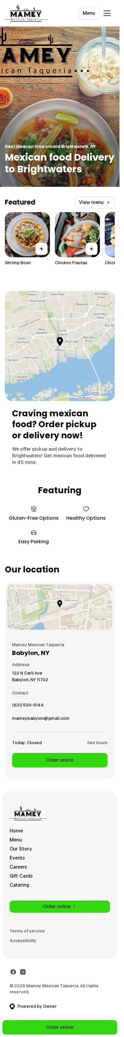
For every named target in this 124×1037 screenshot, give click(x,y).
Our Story (21, 849)
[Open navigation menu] (107, 13)
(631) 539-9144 (28, 706)
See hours (97, 742)
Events (17, 858)
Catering (19, 885)
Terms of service (27, 931)
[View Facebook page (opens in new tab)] (13, 972)
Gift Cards (21, 876)
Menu (89, 13)
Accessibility (23, 940)
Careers (18, 867)
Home (16, 831)
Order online (59, 760)
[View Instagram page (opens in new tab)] (22, 972)
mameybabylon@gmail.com (41, 720)
